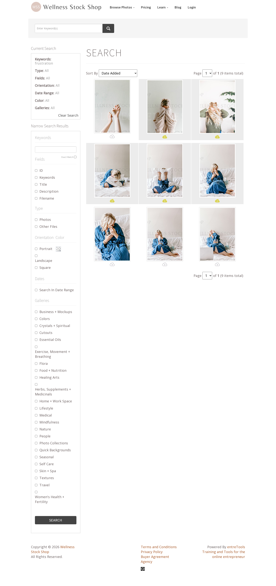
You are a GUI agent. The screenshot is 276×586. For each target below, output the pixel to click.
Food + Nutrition (52, 370)
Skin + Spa (47, 471)
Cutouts (45, 332)
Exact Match (67, 157)
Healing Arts (49, 377)
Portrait (45, 248)
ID (41, 170)
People (45, 436)
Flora (43, 363)
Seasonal (46, 457)
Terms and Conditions (159, 547)
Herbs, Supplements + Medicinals (53, 391)
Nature (45, 429)
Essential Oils (50, 339)
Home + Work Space (55, 401)
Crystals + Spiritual (54, 325)
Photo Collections (53, 443)
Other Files (48, 226)
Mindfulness (49, 422)
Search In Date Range (56, 290)
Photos (45, 219)
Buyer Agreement (155, 556)
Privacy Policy (152, 552)
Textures (46, 478)
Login (192, 7)
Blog (178, 7)
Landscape (43, 260)
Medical (45, 415)
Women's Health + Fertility (49, 499)
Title (43, 184)
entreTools (236, 547)
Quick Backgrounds (55, 450)
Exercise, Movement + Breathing (52, 354)
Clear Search (68, 115)
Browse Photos (121, 7)
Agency (146, 561)
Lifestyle (46, 408)
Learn (161, 7)
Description (48, 191)
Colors (44, 318)
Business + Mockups (55, 311)
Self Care (46, 464)
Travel (44, 485)
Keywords (47, 177)
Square (45, 267)
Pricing (146, 7)
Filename (46, 198)
